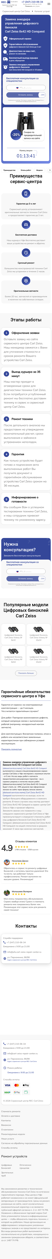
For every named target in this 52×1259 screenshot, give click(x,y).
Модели (39, 170)
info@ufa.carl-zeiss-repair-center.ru (24, 952)
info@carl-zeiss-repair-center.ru (22, 1053)
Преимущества (9, 170)
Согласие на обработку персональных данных (24, 1143)
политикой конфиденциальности (26, 101)
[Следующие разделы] (50, 170)
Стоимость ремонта (10, 1111)
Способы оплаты (9, 1147)
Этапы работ (26, 170)
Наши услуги (7, 1138)
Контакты (6, 1120)
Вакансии (6, 1125)
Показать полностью (11, 749)
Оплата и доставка (10, 1116)
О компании (7, 1129)
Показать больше (26, 673)
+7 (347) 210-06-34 (32, 2)
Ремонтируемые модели (13, 1134)
